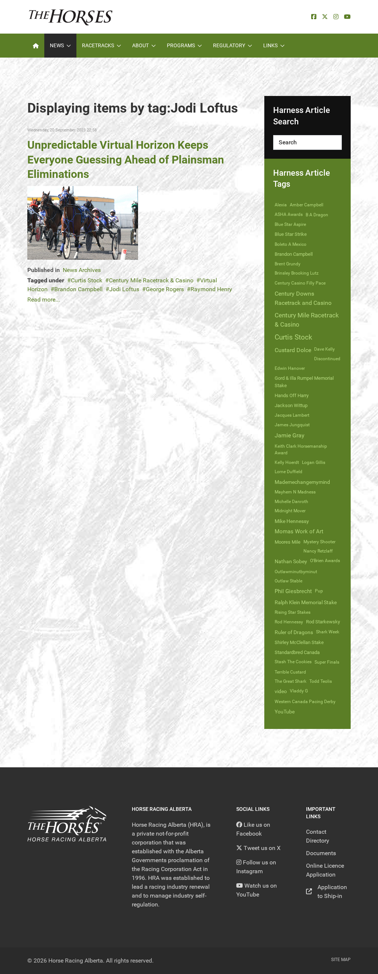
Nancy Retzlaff (318, 551)
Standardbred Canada (297, 652)
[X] (325, 16)
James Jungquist (292, 424)
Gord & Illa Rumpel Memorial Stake (304, 381)
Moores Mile (287, 542)
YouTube (285, 712)
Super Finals (327, 662)
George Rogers (165, 289)
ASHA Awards (289, 214)
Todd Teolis (320, 681)
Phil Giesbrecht (293, 591)
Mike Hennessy (292, 521)
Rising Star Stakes (292, 612)
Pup (319, 590)
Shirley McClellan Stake (299, 642)
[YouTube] (347, 16)
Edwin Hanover (290, 368)
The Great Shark (290, 681)
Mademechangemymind (302, 482)
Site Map (341, 959)
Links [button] (270, 45)
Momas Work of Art (299, 531)
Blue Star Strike (291, 234)
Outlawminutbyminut (296, 571)
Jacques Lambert (292, 415)
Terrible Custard (290, 672)
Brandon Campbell (78, 289)
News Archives (82, 269)
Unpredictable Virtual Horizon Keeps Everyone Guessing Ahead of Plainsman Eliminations (125, 159)
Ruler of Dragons (294, 632)
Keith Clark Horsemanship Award (301, 449)
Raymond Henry (211, 289)
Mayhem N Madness (295, 492)
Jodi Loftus (124, 289)
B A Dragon (317, 214)
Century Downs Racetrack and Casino (303, 298)
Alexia (281, 204)
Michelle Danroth (291, 501)
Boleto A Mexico (290, 244)
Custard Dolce (293, 350)
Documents (321, 853)
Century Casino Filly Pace (300, 283)
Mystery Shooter (319, 541)
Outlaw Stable (288, 581)
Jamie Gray (290, 435)
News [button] (57, 45)
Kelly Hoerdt (287, 462)
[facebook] (313, 16)
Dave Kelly (324, 349)
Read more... (43, 299)
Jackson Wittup (291, 405)
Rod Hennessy (289, 621)
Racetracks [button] (98, 45)
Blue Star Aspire (290, 224)
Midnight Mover (290, 510)
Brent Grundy (287, 263)
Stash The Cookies (293, 661)
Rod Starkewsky (323, 621)
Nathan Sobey (291, 561)
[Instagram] (336, 16)
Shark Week (327, 631)
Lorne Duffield (288, 471)
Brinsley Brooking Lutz (297, 273)
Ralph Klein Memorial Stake (306, 602)
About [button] (140, 45)
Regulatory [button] (229, 45)
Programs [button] (181, 45)
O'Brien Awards (325, 560)
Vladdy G (299, 690)
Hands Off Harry (292, 395)
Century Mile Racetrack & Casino (151, 280)
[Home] (35, 46)
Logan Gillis (313, 462)
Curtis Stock (86, 280)
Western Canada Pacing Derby (305, 701)
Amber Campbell (306, 204)
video (281, 691)
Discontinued (327, 358)
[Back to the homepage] (70, 16)
